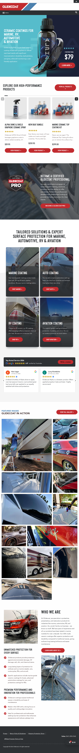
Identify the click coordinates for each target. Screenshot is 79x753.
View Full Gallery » (67, 412)
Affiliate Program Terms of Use (13, 739)
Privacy (5, 733)
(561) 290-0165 (69, 736)
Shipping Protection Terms (36, 733)
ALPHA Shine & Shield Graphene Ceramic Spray (15, 126)
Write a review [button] (65, 362)
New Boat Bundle (35, 124)
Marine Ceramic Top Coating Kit (60, 126)
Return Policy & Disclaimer (18, 733)
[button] (5, 13)
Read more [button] (9, 389)
